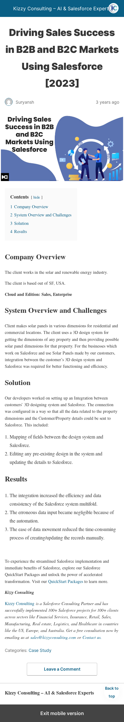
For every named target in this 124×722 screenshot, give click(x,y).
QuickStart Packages (65, 581)
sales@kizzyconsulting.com (53, 637)
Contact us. (92, 637)
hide (36, 197)
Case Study (40, 650)
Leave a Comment (62, 669)
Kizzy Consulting (19, 603)
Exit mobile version (62, 713)
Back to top (112, 692)
